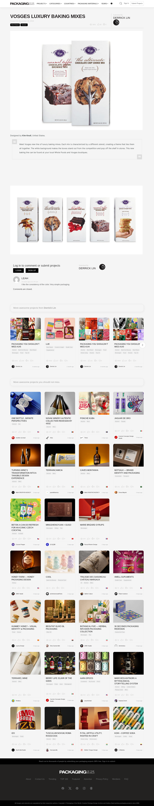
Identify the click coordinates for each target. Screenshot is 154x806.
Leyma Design (20, 646)
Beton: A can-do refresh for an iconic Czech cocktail (25, 527)
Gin (19, 424)
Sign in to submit (108, 761)
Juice (61, 684)
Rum (88, 421)
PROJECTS (41, 4)
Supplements (50, 350)
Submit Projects (137, 3)
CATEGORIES (54, 4)
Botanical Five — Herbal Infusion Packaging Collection (93, 629)
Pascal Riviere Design (90, 544)
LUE (48, 344)
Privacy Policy (102, 779)
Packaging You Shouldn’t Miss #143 (128, 345)
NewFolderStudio (21, 750)
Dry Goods (92, 681)
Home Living (84, 352)
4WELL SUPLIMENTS (124, 577)
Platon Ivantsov (123, 593)
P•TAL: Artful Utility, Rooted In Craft (91, 734)
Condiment (84, 681)
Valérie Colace (88, 593)
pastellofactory (54, 492)
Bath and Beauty (23, 350)
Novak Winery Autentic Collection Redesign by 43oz (59, 421)
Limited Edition (131, 687)
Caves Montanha (89, 470)
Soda (21, 736)
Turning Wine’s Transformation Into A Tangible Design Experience (24, 474)
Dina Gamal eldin (55, 646)
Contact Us (40, 779)
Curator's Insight (59, 347)
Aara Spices (86, 678)
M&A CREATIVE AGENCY (23, 492)
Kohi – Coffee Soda (124, 733)
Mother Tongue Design (91, 750)
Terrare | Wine (20, 678)
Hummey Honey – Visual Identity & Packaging (24, 627)
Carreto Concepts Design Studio (126, 437)
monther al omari (21, 437)
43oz (51, 437)
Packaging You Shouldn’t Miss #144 (94, 345)
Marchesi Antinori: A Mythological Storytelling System (126, 681)
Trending (52, 779)
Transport (126, 476)
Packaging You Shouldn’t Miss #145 (25, 345)
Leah (25, 278)
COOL (48, 577)
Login (18, 270)
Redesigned (68, 684)
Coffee (125, 736)
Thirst (86, 437)
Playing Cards (119, 689)
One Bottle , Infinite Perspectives (22, 419)
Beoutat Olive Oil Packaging (55, 627)
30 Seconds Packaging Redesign (126, 627)
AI (81, 582)
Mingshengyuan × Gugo (58, 525)
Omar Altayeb (123, 492)
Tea (61, 528)
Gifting (56, 528)
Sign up (32, 270)
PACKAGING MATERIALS (87, 4)
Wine (54, 426)
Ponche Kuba (87, 418)
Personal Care (62, 580)
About (28, 779)
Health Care (69, 347)
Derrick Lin (121, 17)
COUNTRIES (69, 4)
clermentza (122, 646)
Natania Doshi (123, 700)
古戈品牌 (52, 544)
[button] (121, 3)
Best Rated (15, 25)
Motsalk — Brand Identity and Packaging (127, 471)
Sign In (126, 3)
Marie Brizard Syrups (92, 525)
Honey (14, 582)
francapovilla (53, 750)
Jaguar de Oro (122, 418)
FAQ (126, 779)
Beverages (15, 352)
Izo (13, 733)
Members (116, 779)
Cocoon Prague (20, 544)
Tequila (123, 421)
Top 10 (27, 352)
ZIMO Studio (19, 593)
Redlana (18, 700)
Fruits (56, 684)
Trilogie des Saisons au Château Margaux (93, 578)
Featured (76, 779)
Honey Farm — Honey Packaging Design (23, 578)
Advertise (88, 779)
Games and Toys (120, 632)
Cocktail (20, 533)
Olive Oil (49, 632)
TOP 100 (64, 779)
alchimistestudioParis (56, 593)
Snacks (24, 25)
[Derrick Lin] (116, 22)
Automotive (118, 476)
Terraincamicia (54, 470)
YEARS (104, 4)
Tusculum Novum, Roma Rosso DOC (58, 734)
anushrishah (88, 700)
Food (21, 352)
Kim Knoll (26, 135)
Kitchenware (93, 739)
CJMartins (122, 750)
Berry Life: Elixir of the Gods (59, 679)
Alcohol (14, 350)
